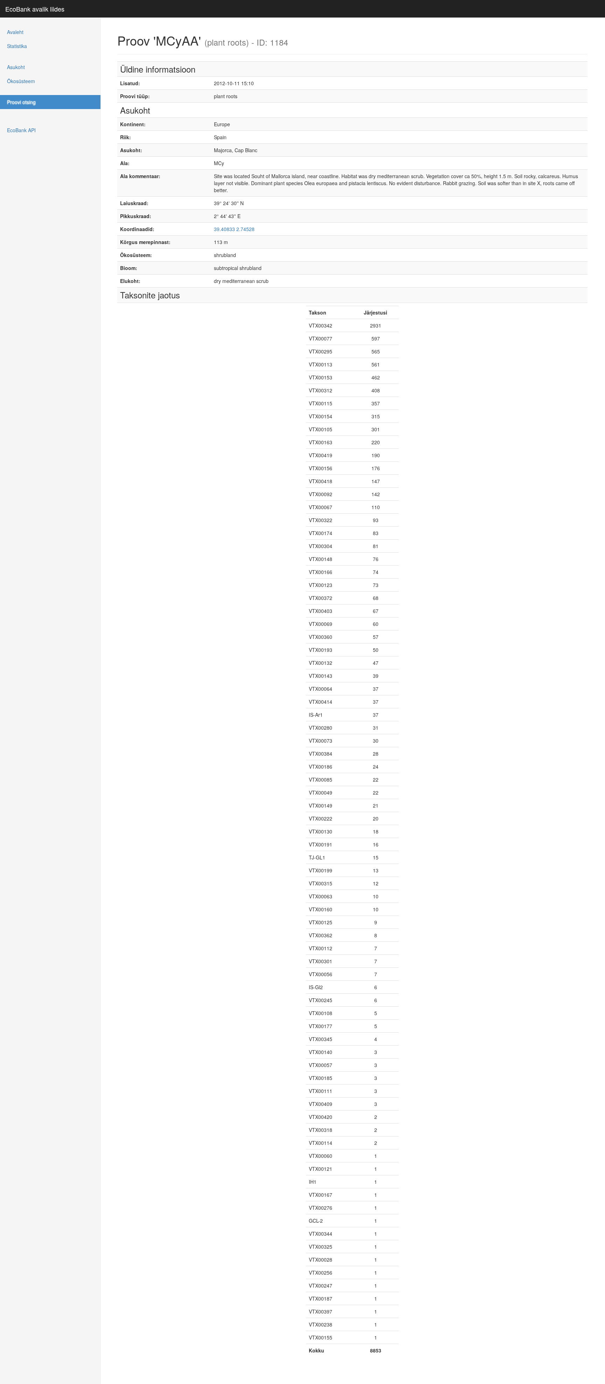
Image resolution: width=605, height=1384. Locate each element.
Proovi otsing (21, 102)
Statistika (17, 45)
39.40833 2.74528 (234, 228)
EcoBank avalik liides (34, 8)
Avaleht (15, 31)
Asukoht (16, 66)
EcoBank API (21, 130)
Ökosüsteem (21, 81)
